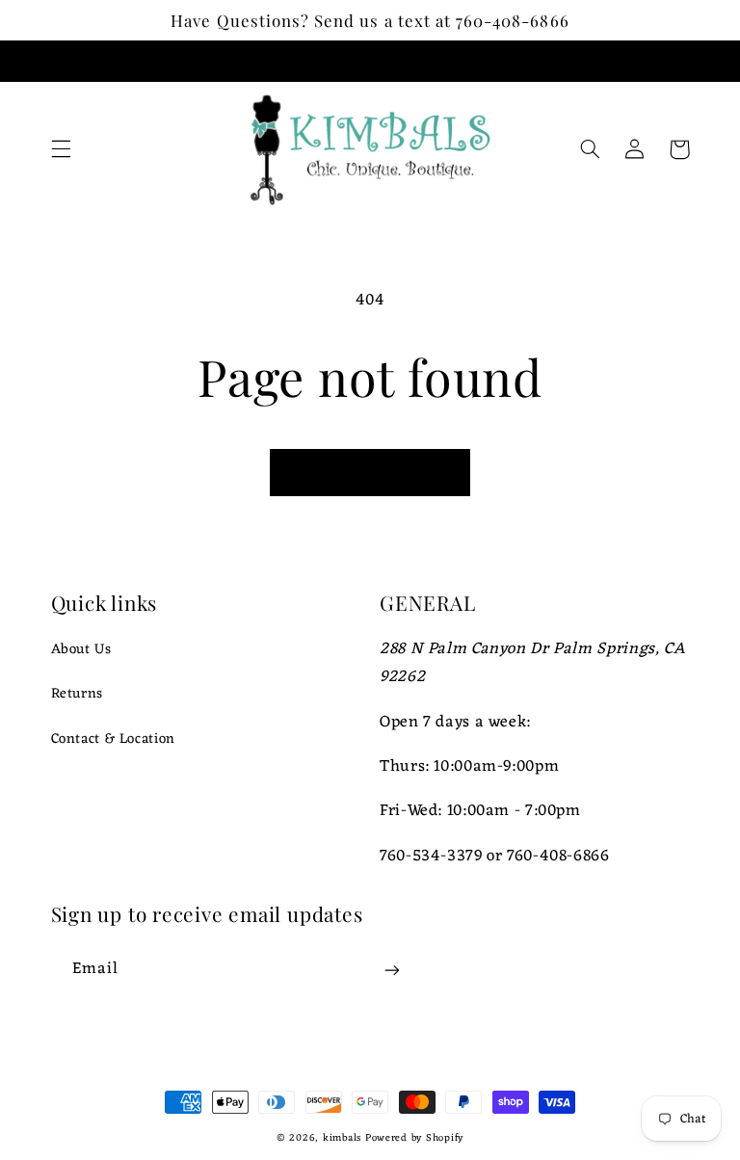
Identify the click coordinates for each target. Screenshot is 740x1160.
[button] (61, 149)
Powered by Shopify (414, 1138)
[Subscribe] (391, 970)
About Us (81, 650)
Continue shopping (370, 472)
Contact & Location (113, 738)
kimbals (342, 1138)
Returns (77, 693)
